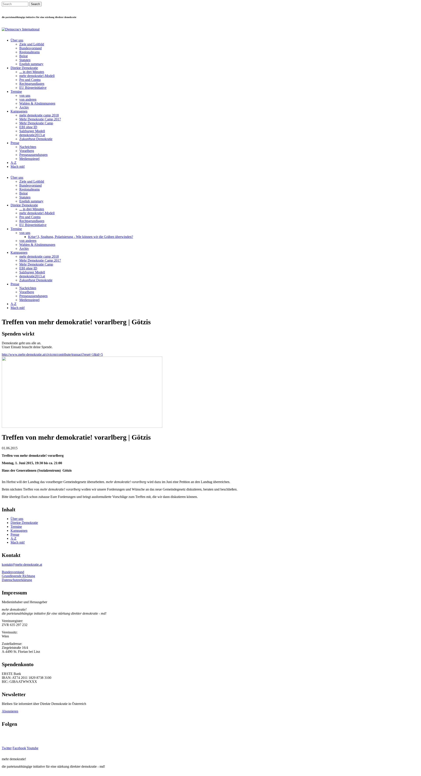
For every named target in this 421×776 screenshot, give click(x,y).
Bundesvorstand (30, 48)
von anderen (27, 99)
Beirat (23, 56)
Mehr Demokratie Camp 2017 (40, 119)
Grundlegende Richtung (18, 576)
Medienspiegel (29, 159)
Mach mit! (18, 166)
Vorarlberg (26, 151)
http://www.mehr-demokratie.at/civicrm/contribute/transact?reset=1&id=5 (52, 354)
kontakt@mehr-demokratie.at (22, 564)
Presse (15, 143)
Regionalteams (29, 52)
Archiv (24, 107)
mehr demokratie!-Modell (37, 76)
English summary (31, 64)
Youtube (32, 748)
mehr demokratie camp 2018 (39, 115)
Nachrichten (27, 147)
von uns (24, 95)
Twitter (7, 748)
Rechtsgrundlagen (31, 84)
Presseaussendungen (33, 155)
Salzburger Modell (32, 131)
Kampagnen (19, 111)
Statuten (24, 60)
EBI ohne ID (28, 127)
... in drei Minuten (31, 72)
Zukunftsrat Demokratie (35, 139)
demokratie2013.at (32, 135)
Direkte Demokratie (24, 68)
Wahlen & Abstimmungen (37, 103)
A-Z (13, 162)
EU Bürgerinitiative (32, 87)
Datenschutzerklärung (17, 580)
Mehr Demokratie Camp (36, 123)
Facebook (19, 748)
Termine (16, 91)
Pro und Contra (30, 80)
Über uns (17, 40)
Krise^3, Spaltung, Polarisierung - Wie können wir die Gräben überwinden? (80, 237)
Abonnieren (10, 711)
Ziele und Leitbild (31, 44)
